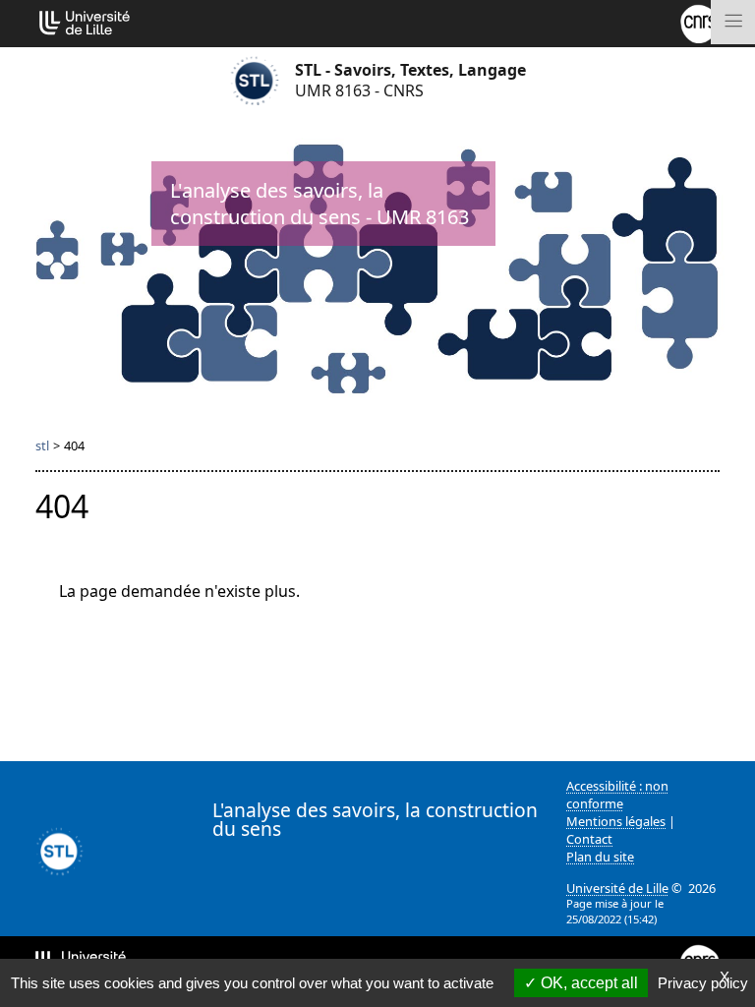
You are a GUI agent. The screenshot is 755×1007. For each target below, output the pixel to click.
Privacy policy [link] (703, 983)
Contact (589, 839)
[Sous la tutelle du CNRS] (700, 21)
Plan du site (600, 856)
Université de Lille (617, 888)
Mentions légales (616, 821)
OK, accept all (587, 983)
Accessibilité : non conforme (617, 794)
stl (42, 445)
